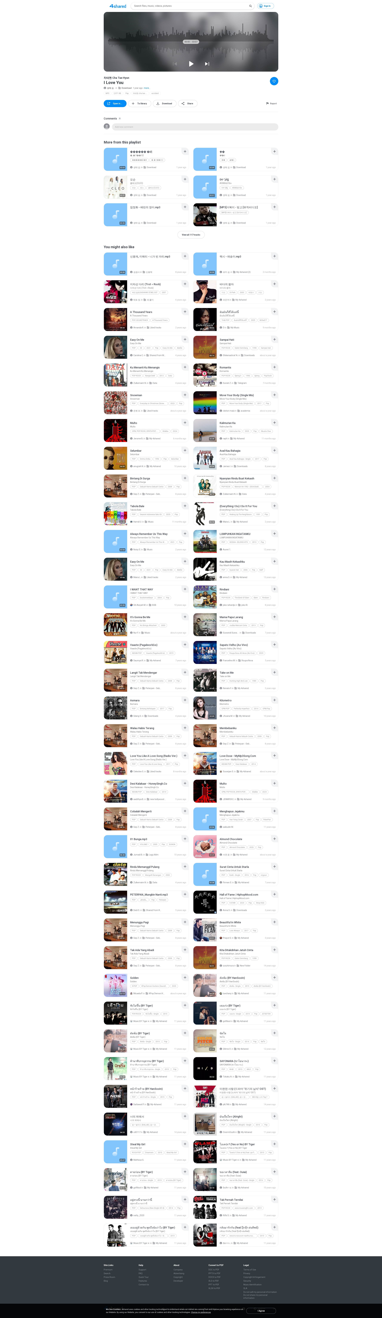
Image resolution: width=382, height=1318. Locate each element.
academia (245, 411)
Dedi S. (136, 910)
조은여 (226, 300)
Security (247, 1281)
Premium (108, 1269)
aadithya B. (138, 799)
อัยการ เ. (227, 1243)
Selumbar (175, 459)
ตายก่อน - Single (146, 1180)
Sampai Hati (266, 348)
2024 (175, 431)
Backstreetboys (146, 598)
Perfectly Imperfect (241, 709)
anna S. (226, 577)
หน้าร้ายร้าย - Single (148, 1097)
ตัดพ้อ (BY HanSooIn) (262, 986)
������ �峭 (139, 160)
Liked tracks (155, 327)
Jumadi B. (138, 855)
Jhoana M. (228, 716)
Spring (256, 376)
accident (155, 93)
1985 (254, 681)
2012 (162, 376)
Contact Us (144, 1284)
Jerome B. (138, 438)
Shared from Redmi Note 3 (154, 910)
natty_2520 (138, 1215)
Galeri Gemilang (241, 348)
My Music (235, 327)
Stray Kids (260, 903)
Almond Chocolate (237, 847)
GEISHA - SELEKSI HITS (238, 542)
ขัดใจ (263, 1042)
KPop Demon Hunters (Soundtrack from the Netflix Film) (155, 986)
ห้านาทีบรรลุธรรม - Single (150, 1069)
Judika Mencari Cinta (238, 625)
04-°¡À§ (225, 188)
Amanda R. (138, 327)
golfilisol (227, 1021)
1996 (248, 376)
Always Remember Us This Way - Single (154, 542)
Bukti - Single (234, 875)
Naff (261, 570)
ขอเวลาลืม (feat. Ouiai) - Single (241, 1180)
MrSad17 (263, 320)
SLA (245, 1288)
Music (151, 522)
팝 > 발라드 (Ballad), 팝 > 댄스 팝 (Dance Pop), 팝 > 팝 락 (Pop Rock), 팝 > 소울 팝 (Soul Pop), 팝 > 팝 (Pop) (235, 1097)
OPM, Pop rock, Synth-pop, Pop (146, 431)
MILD (249, 1069)
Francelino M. (229, 660)
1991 (258, 514)
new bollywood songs (158, 799)
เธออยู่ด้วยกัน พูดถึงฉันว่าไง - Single (154, 1236)
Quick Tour (144, 1277)
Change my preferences (201, 1312)
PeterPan (267, 820)
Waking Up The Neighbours (240, 514)
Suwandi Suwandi (231, 633)
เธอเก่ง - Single (235, 1014)
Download (127, 88)
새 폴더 (150, 300)
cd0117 (136, 1132)
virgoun (264, 875)
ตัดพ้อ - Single (235, 986)
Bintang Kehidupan (147, 709)
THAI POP (225, 320)
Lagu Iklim (153, 855)
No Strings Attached (148, 625)
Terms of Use (249, 1269)
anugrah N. (138, 466)
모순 (134, 188)
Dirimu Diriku (145, 459)
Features (143, 1281)
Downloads (249, 355)
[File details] (115, 159)
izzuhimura (228, 965)
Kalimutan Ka (234, 431)
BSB (154, 605)
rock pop (136, 1153)
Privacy (246, 1273)
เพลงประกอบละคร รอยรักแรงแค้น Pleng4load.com (243, 1236)
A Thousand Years (160, 320)
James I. (227, 466)
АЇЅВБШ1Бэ (237, 188)
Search (107, 1273)
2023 (261, 653)
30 (141, 348)
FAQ (141, 1273)
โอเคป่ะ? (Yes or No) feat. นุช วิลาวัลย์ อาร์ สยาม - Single (243, 1153)
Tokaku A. (227, 1076)
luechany (227, 993)
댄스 (142, 188)
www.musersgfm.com (244, 1208)
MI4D (231, 1069)
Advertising (179, 1273)
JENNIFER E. (228, 799)
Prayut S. (227, 938)
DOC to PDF (213, 1269)
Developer (178, 1281)
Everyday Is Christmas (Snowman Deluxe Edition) (154, 403)
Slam (256, 598)
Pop (223, 1014)
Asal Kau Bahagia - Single (240, 459)
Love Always (234, 931)
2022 (172, 403)
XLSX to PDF (214, 1288)
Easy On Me (167, 348)
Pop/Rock (136, 1014)
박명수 (251, 292)
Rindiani (265, 598)
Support (142, 1269)
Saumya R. (138, 660)
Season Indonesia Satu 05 (151, 514)
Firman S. (227, 882)
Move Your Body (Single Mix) (241, 403)
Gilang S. (137, 716)
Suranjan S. (228, 771)
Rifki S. (226, 1215)
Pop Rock (226, 348)
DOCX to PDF (214, 1277)
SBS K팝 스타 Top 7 (259, 1097)
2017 (259, 403)
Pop (126, 93)
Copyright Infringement (254, 1277)
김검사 (136, 272)
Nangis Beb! (150, 376)
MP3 (107, 93)
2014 (256, 709)
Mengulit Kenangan (153, 875)
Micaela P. (138, 993)
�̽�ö (231, 160)
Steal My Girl (172, 1153)
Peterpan (162, 900)
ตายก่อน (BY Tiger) (173, 1180)
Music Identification (252, 1284)
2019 (171, 653)
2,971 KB (117, 93)
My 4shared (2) (243, 272)
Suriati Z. (227, 383)
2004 (267, 487)
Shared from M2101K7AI (158, 355)
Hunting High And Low (238, 681)
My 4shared (241, 300)
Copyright (178, 1277)
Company (178, 1269)
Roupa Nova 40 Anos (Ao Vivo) (242, 653)
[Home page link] (118, 6)
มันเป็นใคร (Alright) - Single (240, 1125)
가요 (223, 292)
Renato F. (227, 688)
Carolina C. (138, 355)
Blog (106, 1281)
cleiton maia (228, 411)
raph (225, 438)
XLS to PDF (213, 1281)
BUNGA (172, 844)
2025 (253, 320)
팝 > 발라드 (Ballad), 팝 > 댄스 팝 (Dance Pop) (146, 1125)
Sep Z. (136, 494)
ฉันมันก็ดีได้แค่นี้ (240, 320)
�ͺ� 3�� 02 (157, 160)
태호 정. (137, 300)
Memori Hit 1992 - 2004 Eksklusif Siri (249, 487)
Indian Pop (137, 653)
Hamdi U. (137, 522)
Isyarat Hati (234, 570)
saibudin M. (228, 827)
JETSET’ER (266, 1014)
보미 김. (226, 272)
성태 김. (110, 88)
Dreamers (149, 1153)
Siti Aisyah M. (139, 605)
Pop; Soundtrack (140, 320)
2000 (242, 292)
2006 (245, 570)
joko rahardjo (229, 605)
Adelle (179, 348)
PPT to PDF (213, 1284)
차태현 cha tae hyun (141, 93)
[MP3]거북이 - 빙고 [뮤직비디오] (234, 213)
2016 (247, 875)
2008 (170, 487)
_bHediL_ (143, 900)
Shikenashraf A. (230, 355)
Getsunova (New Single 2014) (152, 1208)
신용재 (149, 272)
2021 (149, 348)
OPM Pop (225, 709)
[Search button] (250, 6)
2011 (168, 764)
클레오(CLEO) (153, 188)
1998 (254, 348)
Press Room (109, 1277)
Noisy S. (137, 549)
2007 (164, 292)
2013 (254, 542)
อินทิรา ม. (227, 1187)
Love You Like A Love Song (151, 764)
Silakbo (165, 431)
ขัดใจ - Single (234, 1042)
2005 (155, 844)
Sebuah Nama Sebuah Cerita (151, 487)
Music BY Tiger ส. (141, 1021)
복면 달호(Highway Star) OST (144, 292)
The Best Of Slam (242, 598)
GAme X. (227, 1049)
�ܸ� (223, 160)
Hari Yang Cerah (236, 820)
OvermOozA (229, 1132)
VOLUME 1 (144, 844)
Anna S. (226, 910)
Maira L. (226, 522)
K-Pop (134, 986)
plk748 (226, 1104)
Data (170, 376)
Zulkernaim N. (139, 383)
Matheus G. (138, 1160)
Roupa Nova (247, 660)
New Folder (245, 965)
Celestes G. (138, 771)
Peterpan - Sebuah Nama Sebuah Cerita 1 (154, 494)
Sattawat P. (138, 1104)
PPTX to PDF (214, 1273)
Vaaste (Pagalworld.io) (155, 653)
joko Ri (244, 605)
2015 (247, 986)
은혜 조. (137, 411)
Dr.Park (232, 292)
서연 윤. (226, 855)
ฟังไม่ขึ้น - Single (152, 1014)
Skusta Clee (266, 431)
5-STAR (232, 903)
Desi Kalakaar (241, 764)
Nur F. (135, 633)
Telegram (242, 383)
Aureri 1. (227, 549)
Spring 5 (238, 376)
